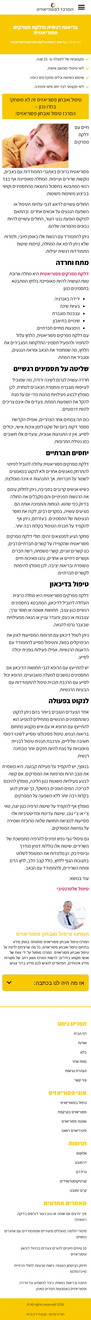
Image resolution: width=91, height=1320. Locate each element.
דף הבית (75, 42)
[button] (81, 7)
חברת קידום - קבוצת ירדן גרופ (45, 1314)
